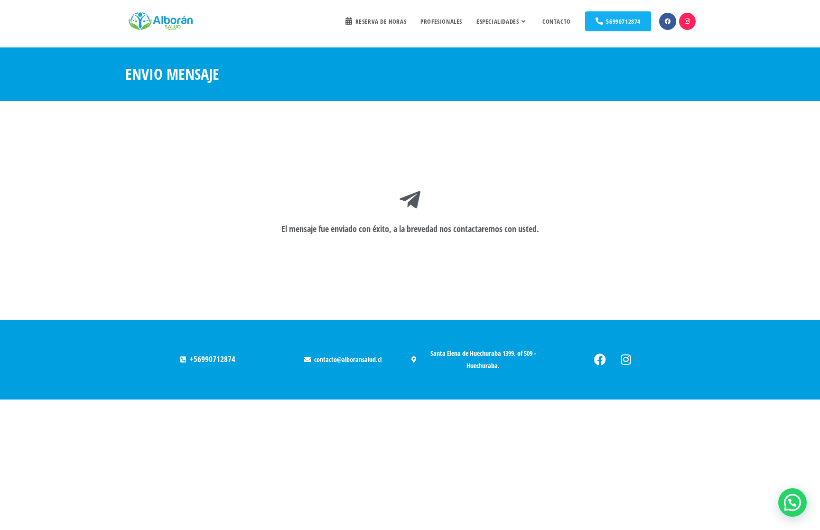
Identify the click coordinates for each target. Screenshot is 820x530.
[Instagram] (626, 360)
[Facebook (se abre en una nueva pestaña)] (667, 21)
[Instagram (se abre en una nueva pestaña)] (687, 21)
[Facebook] (600, 360)
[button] (792, 502)
